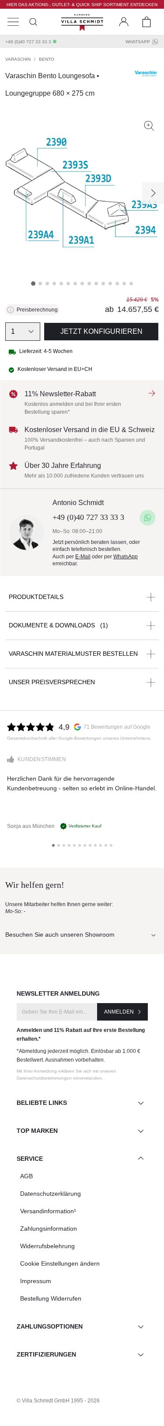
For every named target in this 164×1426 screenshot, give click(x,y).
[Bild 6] (68, 283)
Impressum (35, 1280)
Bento (46, 59)
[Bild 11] (103, 283)
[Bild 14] (124, 283)
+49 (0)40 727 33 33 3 (28, 41)
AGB (26, 1176)
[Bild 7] (75, 283)
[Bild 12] (110, 283)
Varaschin (18, 59)
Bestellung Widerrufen (50, 1298)
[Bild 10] (96, 283)
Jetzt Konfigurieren (101, 331)
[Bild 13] (117, 283)
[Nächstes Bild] (153, 193)
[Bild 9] (89, 283)
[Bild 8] (82, 283)
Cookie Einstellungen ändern (60, 1263)
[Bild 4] (54, 283)
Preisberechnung (37, 310)
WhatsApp (138, 41)
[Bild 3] (47, 283)
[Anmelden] (124, 22)
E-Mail (83, 557)
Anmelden (119, 1012)
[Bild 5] (61, 283)
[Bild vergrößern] (149, 125)
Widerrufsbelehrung (47, 1246)
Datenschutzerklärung (50, 1193)
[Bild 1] (33, 283)
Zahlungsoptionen (50, 1326)
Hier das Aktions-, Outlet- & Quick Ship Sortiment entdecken (82, 4)
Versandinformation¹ (48, 1211)
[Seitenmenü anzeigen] (13, 22)
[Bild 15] (131, 283)
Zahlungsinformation (48, 1228)
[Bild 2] (40, 283)
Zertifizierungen (46, 1354)
